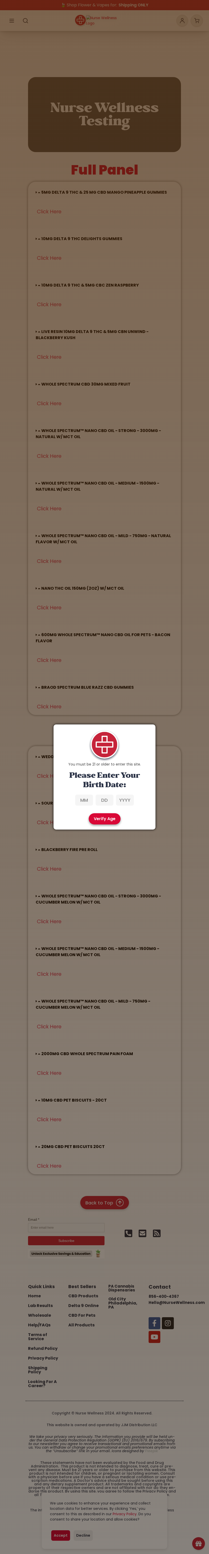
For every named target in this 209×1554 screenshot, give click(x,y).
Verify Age (104, 819)
